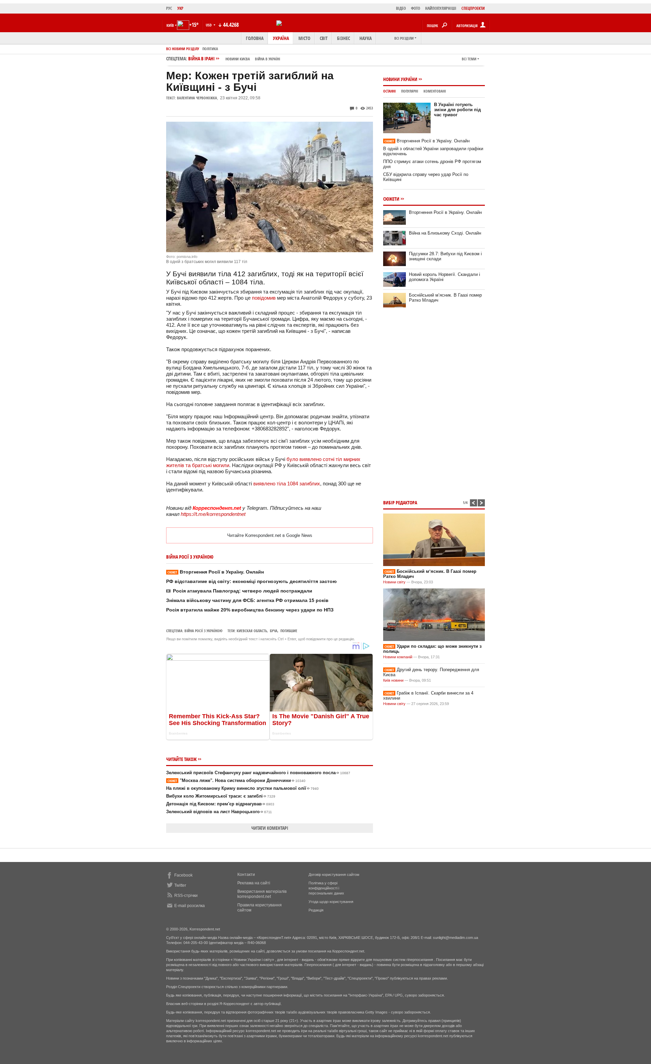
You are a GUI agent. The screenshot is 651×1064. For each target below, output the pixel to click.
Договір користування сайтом (334, 874)
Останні (389, 91)
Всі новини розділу (182, 48)
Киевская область (252, 630)
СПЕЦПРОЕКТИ (473, 8)
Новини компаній (397, 657)
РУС (169, 8)
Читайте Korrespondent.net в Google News (269, 535)
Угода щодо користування (331, 902)
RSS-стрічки (186, 895)
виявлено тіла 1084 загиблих (286, 483)
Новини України (400, 79)
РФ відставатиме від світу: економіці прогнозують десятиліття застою (251, 581)
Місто (304, 38)
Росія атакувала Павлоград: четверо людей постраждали (242, 591)
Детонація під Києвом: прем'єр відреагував (220, 803)
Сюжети (391, 199)
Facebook (183, 875)
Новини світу (394, 582)
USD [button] (209, 24)
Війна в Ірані (234, 58)
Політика (210, 48)
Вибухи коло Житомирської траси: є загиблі (220, 796)
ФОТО (415, 8)
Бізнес (343, 38)
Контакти (246, 874)
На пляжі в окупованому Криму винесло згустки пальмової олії (242, 788)
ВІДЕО (401, 8)
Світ (324, 38)
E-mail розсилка (189, 905)
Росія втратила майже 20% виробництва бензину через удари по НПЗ (250, 610)
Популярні (409, 91)
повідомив (264, 298)
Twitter (180, 885)
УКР (180, 8)
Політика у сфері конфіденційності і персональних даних (326, 888)
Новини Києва (237, 58)
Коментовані (434, 91)
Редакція (316, 910)
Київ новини (393, 680)
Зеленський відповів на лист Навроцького (219, 811)
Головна (254, 38)
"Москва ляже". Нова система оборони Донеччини (236, 780)
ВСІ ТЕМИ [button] (469, 58)
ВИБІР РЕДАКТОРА (400, 502)
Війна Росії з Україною (203, 630)
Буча (273, 630)
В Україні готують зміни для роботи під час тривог (457, 109)
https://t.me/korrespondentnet (213, 514)
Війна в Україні (267, 58)
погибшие (288, 630)
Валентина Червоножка (197, 97)
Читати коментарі (269, 828)
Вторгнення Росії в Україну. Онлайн (215, 572)
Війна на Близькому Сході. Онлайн (445, 233)
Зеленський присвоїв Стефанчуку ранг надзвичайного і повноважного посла (258, 772)
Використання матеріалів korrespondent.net (262, 894)
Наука (365, 38)
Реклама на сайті (253, 883)
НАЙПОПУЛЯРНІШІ (440, 8)
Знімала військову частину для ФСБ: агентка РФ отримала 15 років (247, 600)
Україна (281, 38)
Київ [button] (170, 25)
